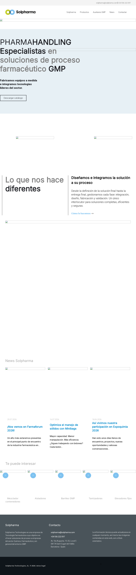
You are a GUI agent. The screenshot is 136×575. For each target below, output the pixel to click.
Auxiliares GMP (99, 12)
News (112, 12)
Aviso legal (40, 566)
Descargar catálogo (13, 98)
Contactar (122, 12)
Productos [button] (84, 12)
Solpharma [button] (71, 12)
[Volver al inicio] (21, 12)
